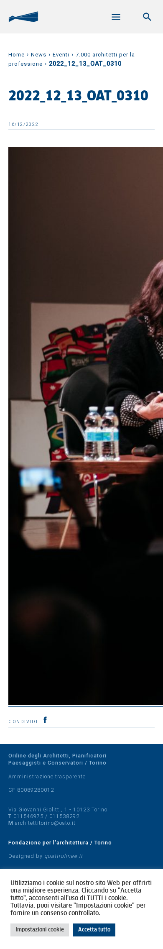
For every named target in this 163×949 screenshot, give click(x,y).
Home (16, 54)
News (38, 54)
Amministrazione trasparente (47, 776)
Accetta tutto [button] (94, 930)
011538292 (64, 816)
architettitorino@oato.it (45, 823)
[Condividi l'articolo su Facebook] (45, 719)
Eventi (61, 54)
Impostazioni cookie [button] (39, 930)
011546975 (28, 816)
